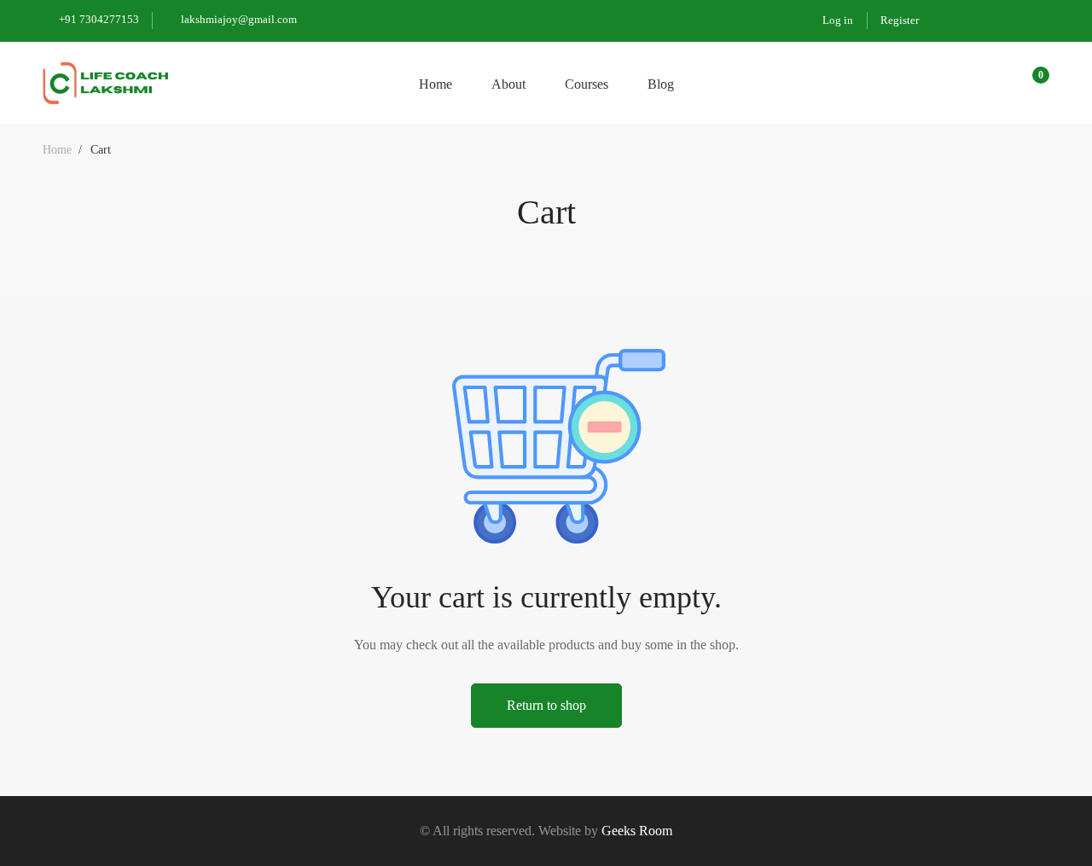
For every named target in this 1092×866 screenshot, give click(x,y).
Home (57, 149)
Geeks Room (636, 830)
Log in (837, 20)
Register (899, 20)
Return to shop (546, 705)
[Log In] (991, 82)
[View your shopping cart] (1035, 83)
